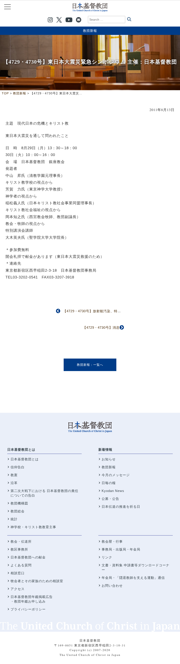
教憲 (14, 475)
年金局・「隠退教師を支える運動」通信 (133, 578)
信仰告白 (18, 467)
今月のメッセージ (116, 475)
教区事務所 (19, 549)
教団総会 (18, 511)
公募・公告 (110, 499)
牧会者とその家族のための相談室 (37, 581)
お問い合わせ (112, 585)
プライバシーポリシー (28, 609)
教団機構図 (19, 503)
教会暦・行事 (112, 541)
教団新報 (90, 30)
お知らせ (109, 459)
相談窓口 (18, 573)
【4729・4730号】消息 (101, 327)
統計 (14, 519)
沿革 (14, 483)
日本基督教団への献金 (28, 557)
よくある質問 (21, 565)
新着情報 (105, 449)
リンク (107, 557)
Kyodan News (113, 491)
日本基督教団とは (21, 449)
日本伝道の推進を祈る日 (121, 506)
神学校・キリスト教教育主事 (33, 527)
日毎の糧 (109, 483)
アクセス (18, 589)
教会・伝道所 (21, 541)
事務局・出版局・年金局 (121, 549)
